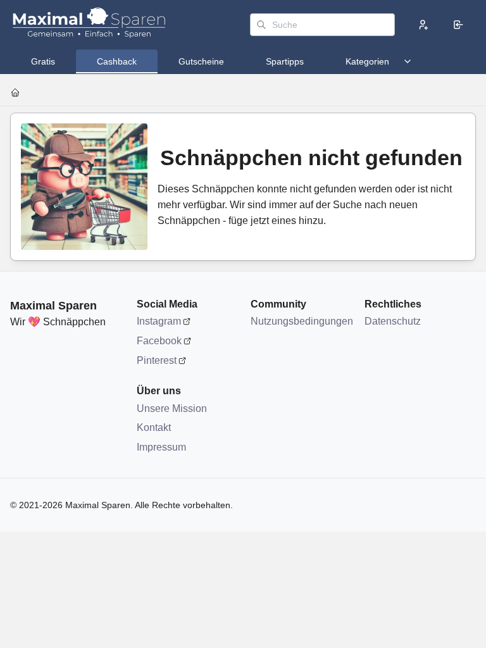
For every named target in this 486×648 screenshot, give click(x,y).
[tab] (43, 61)
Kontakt (154, 427)
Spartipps (285, 61)
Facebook (159, 340)
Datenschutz (392, 321)
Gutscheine (201, 61)
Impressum (161, 447)
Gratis (43, 61)
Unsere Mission (172, 408)
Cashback (117, 61)
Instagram (159, 321)
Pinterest (157, 360)
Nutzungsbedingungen (301, 321)
